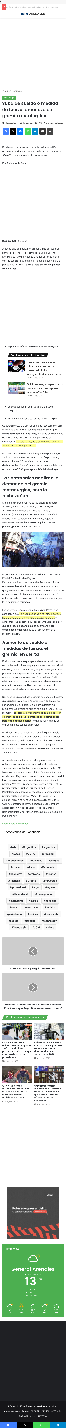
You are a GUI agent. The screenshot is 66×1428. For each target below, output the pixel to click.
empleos (34, 873)
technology (50, 920)
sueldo (14, 920)
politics (33, 914)
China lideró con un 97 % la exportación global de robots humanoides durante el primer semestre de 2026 (48, 1048)
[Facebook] (6, 131)
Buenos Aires (15, 860)
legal (36, 887)
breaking (48, 853)
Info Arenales (10, 123)
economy (16, 873)
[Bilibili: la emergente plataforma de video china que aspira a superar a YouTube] (16, 388)
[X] (13, 131)
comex (16, 867)
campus (54, 860)
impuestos (50, 880)
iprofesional (19, 887)
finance (51, 873)
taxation (31, 920)
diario (31, 867)
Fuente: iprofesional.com (15, 823)
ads (14, 847)
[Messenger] (20, 131)
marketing (16, 900)
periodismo (15, 914)
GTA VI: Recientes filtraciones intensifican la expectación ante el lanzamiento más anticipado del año (15, 1091)
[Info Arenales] (33, 14)
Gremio (32, 880)
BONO (31, 853)
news (14, 907)
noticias (51, 907)
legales (51, 887)
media (34, 900)
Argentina (30, 847)
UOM (37, 927)
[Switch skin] (62, 15)
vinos (51, 927)
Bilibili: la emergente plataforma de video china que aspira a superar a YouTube (45, 388)
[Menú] (3, 15)
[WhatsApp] (28, 131)
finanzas (15, 880)
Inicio (7, 91)
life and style (21, 894)
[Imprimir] (50, 131)
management (45, 894)
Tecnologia (19, 927)
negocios (50, 900)
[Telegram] (35, 131)
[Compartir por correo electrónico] (42, 131)
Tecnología (16, 91)
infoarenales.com (12, 1411)
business (36, 860)
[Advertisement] (33, 51)
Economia (48, 867)
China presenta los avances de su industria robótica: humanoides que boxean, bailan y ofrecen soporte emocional (47, 1093)
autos (16, 853)
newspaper (32, 907)
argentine (49, 847)
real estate (52, 914)
